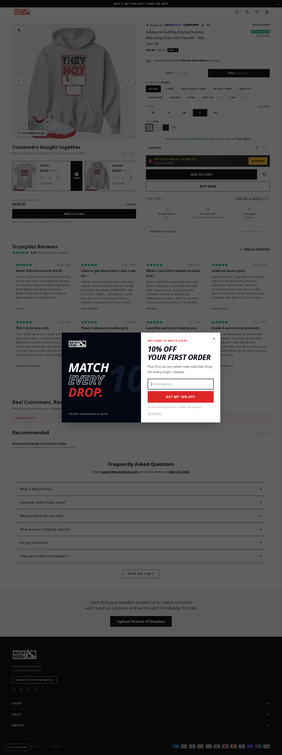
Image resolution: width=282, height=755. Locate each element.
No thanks (155, 413)
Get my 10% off (180, 397)
